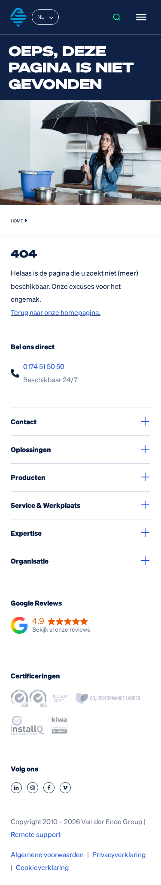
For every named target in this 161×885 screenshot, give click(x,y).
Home (17, 220)
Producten (28, 477)
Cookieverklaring (42, 867)
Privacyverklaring (119, 854)
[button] (50, 626)
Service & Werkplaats (45, 505)
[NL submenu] (51, 17)
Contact (23, 421)
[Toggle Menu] (141, 17)
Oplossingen (31, 449)
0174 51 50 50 (43, 366)
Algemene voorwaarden (47, 854)
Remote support (36, 834)
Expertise (26, 532)
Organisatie (30, 560)
